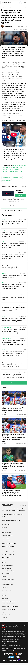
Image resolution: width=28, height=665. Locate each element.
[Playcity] (8, 654)
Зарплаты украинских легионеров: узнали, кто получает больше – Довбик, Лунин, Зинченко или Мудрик (13, 409)
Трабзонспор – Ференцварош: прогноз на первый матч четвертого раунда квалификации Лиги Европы (13, 375)
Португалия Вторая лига (8, 579)
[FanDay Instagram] (23, 505)
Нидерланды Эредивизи (8, 546)
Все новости (14, 383)
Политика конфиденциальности (10, 601)
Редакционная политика (8, 609)
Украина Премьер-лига (8, 551)
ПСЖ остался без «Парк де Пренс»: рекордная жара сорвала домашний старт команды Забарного (13, 286)
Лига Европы (5, 349)
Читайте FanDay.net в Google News (14, 210)
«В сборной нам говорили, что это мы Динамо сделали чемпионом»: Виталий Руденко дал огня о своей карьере (13, 465)
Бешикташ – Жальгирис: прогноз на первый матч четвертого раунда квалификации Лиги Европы (13, 353)
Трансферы (5, 587)
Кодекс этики (5, 612)
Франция (4, 273)
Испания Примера (6, 532)
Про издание (5, 598)
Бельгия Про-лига (6, 549)
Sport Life (4, 595)
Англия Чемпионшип (7, 565)
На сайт (20, 195)
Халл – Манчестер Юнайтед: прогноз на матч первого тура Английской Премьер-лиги (13, 256)
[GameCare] (22, 660)
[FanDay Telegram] (20, 505)
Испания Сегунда (6, 568)
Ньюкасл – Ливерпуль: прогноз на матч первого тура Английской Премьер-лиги (12, 223)
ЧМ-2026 (4, 562)
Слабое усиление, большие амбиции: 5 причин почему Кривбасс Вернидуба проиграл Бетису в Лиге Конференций (12, 493)
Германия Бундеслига (7, 535)
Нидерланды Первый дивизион (10, 582)
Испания (4, 264)
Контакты (4, 617)
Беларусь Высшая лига (8, 554)
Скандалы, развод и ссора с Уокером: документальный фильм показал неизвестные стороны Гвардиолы (13, 320)
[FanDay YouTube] (25, 505)
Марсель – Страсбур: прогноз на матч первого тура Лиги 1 (14, 276)
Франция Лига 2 (6, 576)
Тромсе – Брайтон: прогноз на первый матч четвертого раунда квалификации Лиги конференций (14, 342)
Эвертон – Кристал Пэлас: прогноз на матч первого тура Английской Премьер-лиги (14, 245)
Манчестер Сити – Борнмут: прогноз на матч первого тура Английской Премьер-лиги (13, 234)
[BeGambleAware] (10, 661)
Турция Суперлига (6, 557)
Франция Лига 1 (6, 540)
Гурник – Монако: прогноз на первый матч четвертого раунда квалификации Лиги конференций (13, 331)
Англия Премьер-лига (7, 530)
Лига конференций (6, 327)
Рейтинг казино (6, 593)
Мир (2, 29)
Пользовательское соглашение (10, 606)
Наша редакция (6, 614)
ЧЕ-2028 (4, 560)
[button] (16, 2)
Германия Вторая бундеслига (9, 571)
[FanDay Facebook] (18, 505)
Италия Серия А (6, 538)
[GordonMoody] (19, 654)
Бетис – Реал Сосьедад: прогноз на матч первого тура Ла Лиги (13, 267)
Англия (3, 219)
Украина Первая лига (7, 584)
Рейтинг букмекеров (14, 205)
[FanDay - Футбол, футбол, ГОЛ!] (6, 2)
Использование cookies (8, 603)
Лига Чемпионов (6, 524)
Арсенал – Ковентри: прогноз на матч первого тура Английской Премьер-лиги (14, 297)
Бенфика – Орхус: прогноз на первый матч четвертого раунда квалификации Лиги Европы (13, 364)
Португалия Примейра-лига (9, 543)
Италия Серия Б (6, 573)
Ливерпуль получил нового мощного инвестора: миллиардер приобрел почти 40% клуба (13, 308)
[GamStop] (14, 657)
